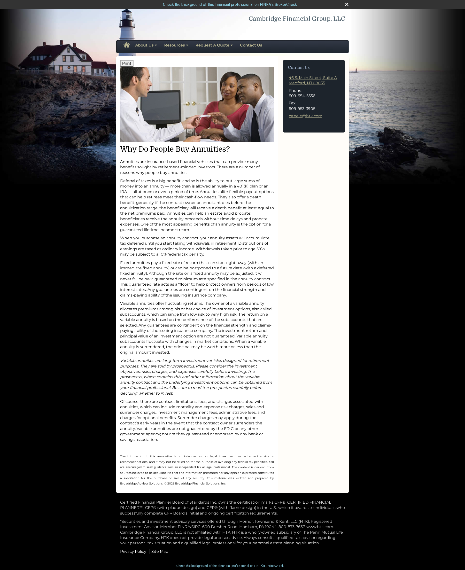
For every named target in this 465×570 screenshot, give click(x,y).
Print (127, 63)
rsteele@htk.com (305, 116)
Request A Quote (212, 45)
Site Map (159, 551)
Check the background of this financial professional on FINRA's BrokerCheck (230, 4)
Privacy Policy (133, 551)
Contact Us (251, 45)
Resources (174, 45)
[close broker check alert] (347, 4)
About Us (144, 45)
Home (126, 45)
